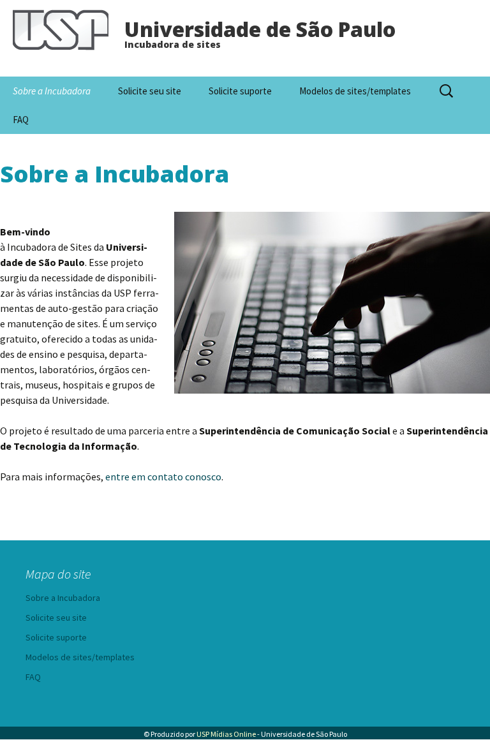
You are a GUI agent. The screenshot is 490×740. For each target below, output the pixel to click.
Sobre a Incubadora (52, 91)
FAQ (21, 120)
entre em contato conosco (163, 476)
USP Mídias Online (226, 734)
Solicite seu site (149, 91)
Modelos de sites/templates (355, 91)
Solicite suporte (240, 91)
